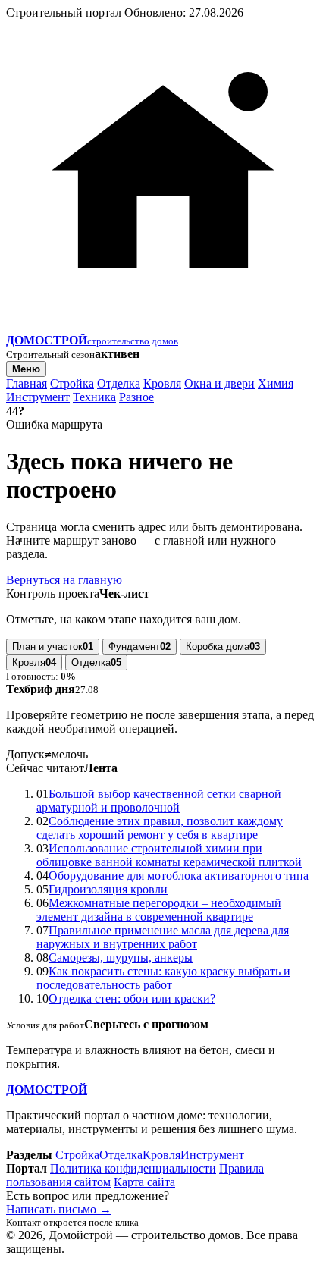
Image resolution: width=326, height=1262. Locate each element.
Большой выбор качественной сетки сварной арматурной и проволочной (158, 800)
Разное (136, 397)
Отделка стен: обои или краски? (132, 998)
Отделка (118, 383)
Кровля (162, 383)
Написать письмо (58, 1209)
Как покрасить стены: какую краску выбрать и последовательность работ (163, 978)
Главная (26, 383)
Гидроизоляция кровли (108, 889)
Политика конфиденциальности (133, 1168)
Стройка (72, 383)
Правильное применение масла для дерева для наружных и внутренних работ (162, 937)
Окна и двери (219, 383)
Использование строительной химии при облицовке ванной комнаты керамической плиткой (169, 855)
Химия (275, 383)
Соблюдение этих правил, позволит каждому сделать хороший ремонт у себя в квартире (159, 828)
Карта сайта (144, 1182)
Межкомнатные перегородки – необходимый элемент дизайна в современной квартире (158, 909)
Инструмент (38, 397)
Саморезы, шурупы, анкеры (121, 957)
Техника (94, 397)
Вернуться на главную (64, 579)
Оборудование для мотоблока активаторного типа (179, 875)
